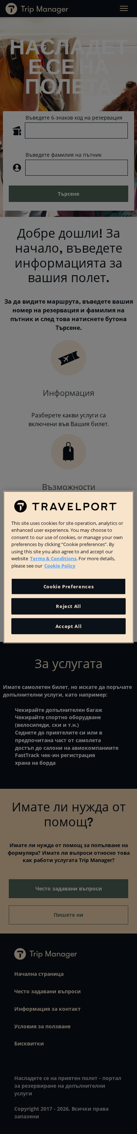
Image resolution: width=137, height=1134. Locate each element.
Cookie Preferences (68, 586)
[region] (68, 567)
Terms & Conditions (53, 558)
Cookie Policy (59, 565)
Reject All (68, 606)
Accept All (69, 626)
